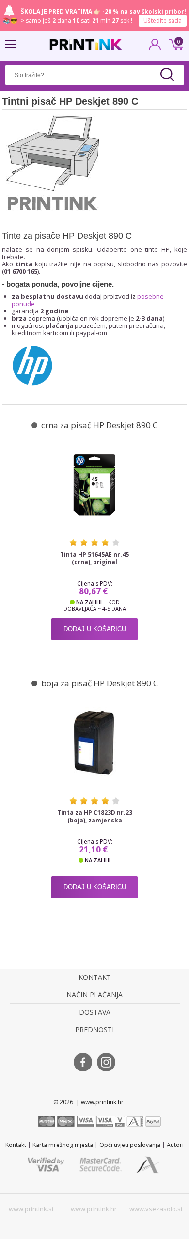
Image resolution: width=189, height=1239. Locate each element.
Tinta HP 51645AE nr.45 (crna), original (94, 558)
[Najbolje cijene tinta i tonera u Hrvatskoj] (85, 44)
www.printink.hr (94, 1209)
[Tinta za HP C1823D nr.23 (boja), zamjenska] (94, 743)
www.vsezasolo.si (155, 1209)
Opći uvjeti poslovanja (129, 1145)
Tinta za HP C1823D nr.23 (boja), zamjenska (94, 816)
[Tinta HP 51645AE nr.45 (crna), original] (94, 485)
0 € (174, 43)
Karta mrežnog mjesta (62, 1145)
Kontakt (15, 1145)
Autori (175, 1145)
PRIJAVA (155, 47)
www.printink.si (31, 1209)
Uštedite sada (162, 20)
